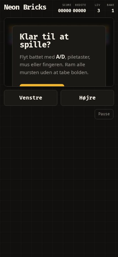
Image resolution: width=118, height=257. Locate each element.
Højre (87, 98)
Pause (104, 114)
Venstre (30, 98)
